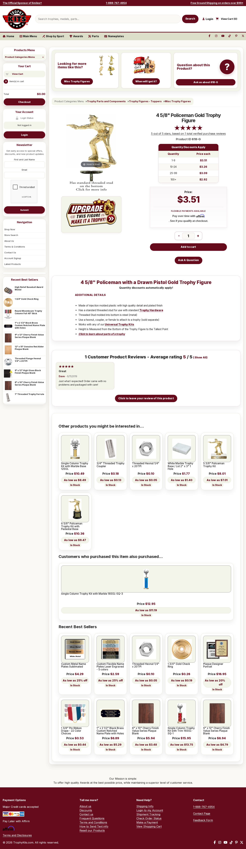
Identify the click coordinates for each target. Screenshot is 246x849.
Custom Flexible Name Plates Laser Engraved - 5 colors (110, 667)
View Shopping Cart (149, 826)
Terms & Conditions (14, 246)
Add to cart (188, 246)
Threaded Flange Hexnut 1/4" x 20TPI (28, 359)
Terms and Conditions (93, 822)
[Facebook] (215, 842)
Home (10, 36)
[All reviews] (188, 129)
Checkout (24, 102)
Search (190, 18)
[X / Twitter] (241, 842)
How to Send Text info (93, 826)
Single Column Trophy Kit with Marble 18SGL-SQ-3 (92, 593)
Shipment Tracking (148, 814)
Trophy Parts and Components (106, 101)
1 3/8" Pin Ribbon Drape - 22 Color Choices (71, 731)
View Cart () (229, 19)
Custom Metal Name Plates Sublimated (73, 665)
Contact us (86, 814)
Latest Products (12, 264)
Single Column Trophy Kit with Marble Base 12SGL (74, 466)
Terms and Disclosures (17, 835)
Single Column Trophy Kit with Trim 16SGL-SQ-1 (181, 731)
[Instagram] (219, 842)
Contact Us (10, 252)
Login (24, 134)
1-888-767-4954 (116, 3)
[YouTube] (225, 842)
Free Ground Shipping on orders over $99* (217, 3)
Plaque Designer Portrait (213, 665)
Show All (201, 357)
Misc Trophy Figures (178, 101)
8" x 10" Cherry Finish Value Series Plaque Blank (29, 383)
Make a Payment (147, 822)
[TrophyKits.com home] (17, 19)
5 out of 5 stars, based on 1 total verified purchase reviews (188, 133)
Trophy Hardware (151, 310)
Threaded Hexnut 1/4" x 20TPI (145, 465)
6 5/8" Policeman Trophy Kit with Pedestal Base (71, 526)
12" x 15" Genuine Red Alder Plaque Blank (29, 347)
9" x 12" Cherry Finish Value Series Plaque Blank (29, 335)
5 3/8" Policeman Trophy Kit (213, 465)
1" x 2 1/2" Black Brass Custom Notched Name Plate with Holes (30, 325)
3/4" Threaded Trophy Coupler (111, 465)
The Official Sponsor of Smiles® (22, 3)
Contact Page (201, 813)
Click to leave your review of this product (146, 398)
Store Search (11, 235)
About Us (9, 241)
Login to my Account (149, 810)
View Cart (17, 74)
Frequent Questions (91, 818)
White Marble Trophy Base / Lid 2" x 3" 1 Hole (180, 466)
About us (85, 806)
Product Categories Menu (20, 57)
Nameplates (116, 36)
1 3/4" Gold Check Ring (26, 299)
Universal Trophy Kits (119, 324)
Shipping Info (144, 806)
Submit (24, 210)
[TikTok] (231, 842)
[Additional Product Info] (91, 181)
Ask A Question (188, 260)
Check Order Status (148, 818)
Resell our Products (92, 830)
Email (24, 169)
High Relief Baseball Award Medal (29, 288)
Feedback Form (203, 820)
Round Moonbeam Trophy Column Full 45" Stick (28, 312)
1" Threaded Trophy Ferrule (29, 394)
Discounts (85, 810)
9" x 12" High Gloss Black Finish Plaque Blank (28, 371)
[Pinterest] (236, 842)
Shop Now (9, 229)
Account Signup (12, 258)
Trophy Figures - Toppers (145, 101)
